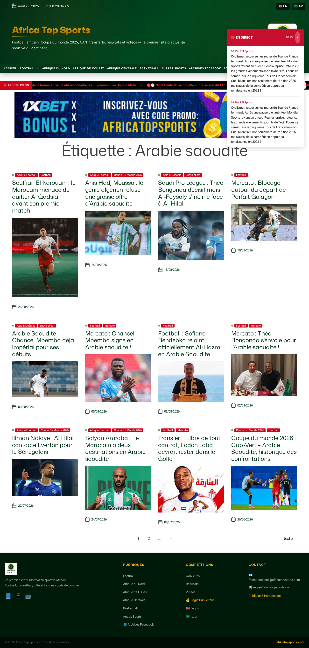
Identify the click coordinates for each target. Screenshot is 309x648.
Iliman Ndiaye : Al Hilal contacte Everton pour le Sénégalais (43, 445)
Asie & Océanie (172, 175)
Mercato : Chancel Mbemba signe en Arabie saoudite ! (109, 340)
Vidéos (190, 592)
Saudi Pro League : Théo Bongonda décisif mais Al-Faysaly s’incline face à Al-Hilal (190, 192)
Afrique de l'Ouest (135, 592)
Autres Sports (174, 68)
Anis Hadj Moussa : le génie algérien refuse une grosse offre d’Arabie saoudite (114, 192)
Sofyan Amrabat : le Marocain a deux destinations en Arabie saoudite (115, 448)
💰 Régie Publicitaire (200, 600)
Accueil (10, 68)
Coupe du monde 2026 (128, 175)
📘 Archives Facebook (138, 624)
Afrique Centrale (122, 68)
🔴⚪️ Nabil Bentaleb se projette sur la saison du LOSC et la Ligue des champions (194, 85)
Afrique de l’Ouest (88, 68)
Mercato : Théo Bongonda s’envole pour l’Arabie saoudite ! (263, 340)
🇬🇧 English (193, 608)
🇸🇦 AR (298, 6)
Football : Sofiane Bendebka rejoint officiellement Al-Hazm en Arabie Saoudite (189, 343)
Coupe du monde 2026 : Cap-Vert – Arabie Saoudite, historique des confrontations (264, 448)
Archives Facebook (205, 68)
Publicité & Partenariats (265, 596)
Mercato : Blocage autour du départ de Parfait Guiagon (258, 189)
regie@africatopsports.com (272, 587)
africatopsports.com (290, 642)
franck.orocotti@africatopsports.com (274, 580)
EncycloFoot (193, 175)
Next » (287, 538)
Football (27, 68)
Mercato (110, 325)
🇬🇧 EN (283, 6)
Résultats (192, 584)
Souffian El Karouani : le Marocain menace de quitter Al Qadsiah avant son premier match (44, 196)
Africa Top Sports (51, 30)
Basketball (149, 68)
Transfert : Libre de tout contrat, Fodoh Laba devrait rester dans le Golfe (189, 448)
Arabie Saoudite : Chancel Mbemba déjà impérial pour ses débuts (43, 343)
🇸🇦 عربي (192, 616)
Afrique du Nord (56, 68)
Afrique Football (26, 175)
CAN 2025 (193, 576)
